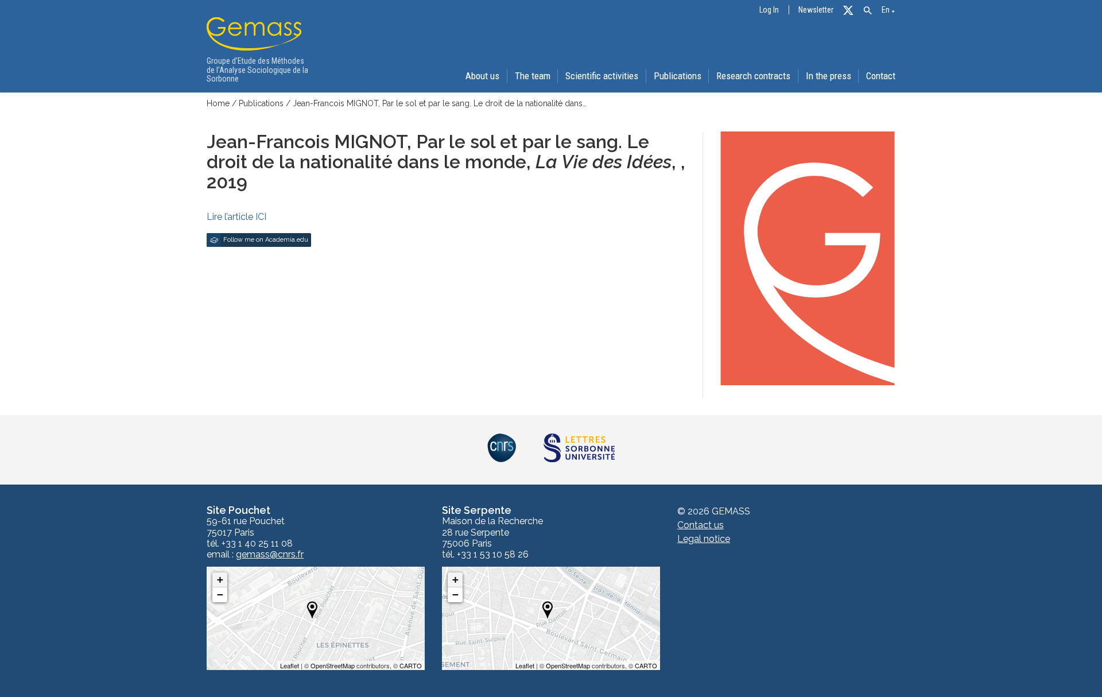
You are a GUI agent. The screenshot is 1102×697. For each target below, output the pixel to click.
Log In (769, 10)
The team (532, 76)
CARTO (410, 665)
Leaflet (289, 665)
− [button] (220, 594)
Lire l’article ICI (236, 216)
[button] (867, 11)
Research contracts (753, 76)
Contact (880, 76)
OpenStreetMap (333, 665)
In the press (828, 76)
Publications (677, 76)
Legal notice (703, 538)
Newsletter (815, 10)
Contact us (700, 525)
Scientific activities (601, 76)
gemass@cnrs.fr (270, 554)
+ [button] (220, 580)
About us (482, 76)
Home (218, 103)
